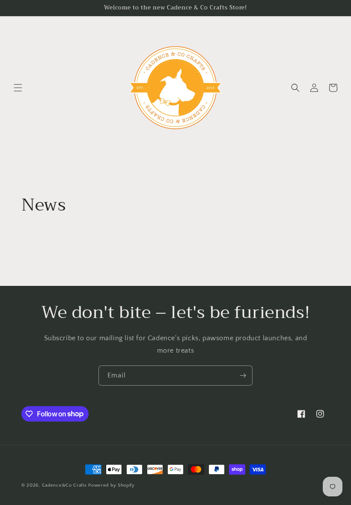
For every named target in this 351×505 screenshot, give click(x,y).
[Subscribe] (242, 375)
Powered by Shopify (111, 485)
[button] (18, 87)
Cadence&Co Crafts (64, 485)
